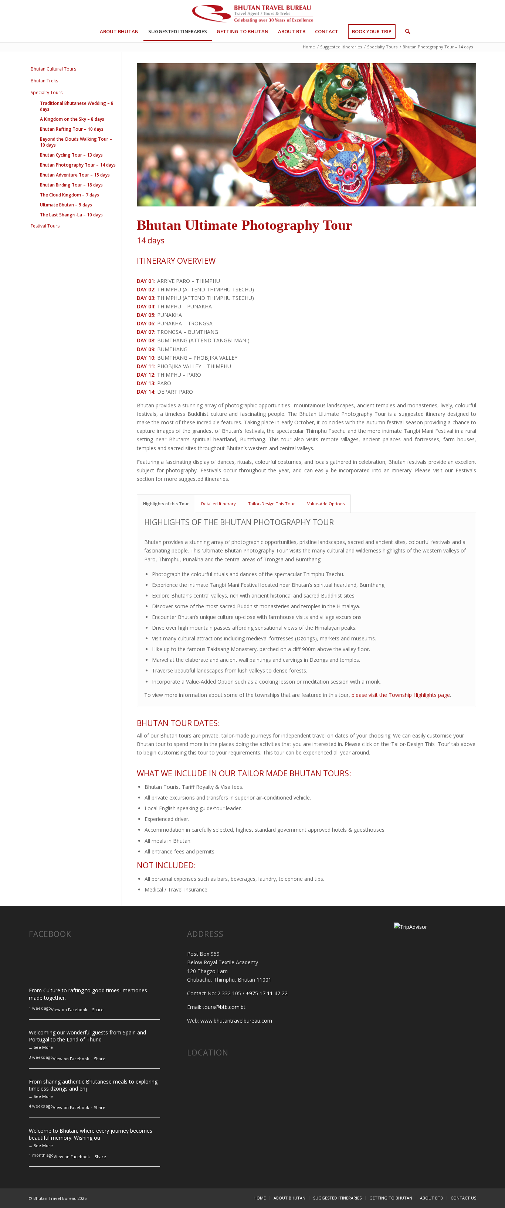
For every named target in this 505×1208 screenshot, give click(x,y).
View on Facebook (69, 1009)
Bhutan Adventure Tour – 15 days (75, 175)
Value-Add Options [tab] (326, 503)
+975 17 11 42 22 (267, 993)
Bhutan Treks (44, 81)
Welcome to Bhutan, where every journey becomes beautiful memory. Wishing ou (90, 1134)
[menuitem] (119, 31)
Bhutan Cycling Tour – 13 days (71, 155)
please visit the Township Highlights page (401, 694)
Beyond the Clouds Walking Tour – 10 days (76, 142)
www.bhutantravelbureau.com (236, 1020)
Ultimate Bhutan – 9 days (66, 205)
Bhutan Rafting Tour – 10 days (72, 129)
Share (98, 1009)
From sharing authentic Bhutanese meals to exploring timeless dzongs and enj (93, 1085)
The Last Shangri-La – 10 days (71, 215)
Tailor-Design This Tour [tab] (271, 503)
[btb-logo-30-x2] (252, 15)
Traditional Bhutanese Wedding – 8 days (76, 106)
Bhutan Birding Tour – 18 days (71, 185)
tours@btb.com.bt (224, 1006)
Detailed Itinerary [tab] (218, 503)
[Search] (405, 31)
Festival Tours (45, 226)
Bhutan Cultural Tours (53, 69)
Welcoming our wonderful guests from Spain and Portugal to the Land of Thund (87, 1036)
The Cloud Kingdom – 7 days (69, 195)
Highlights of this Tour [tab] (166, 503)
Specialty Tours (46, 92)
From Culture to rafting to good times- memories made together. (88, 994)
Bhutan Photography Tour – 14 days (78, 165)
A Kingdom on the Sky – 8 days (72, 119)
